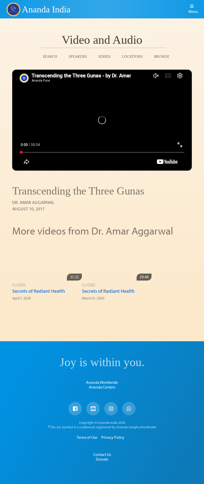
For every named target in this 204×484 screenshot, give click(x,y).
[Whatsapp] (129, 408)
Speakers (78, 56)
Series (104, 56)
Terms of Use (87, 437)
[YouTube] (93, 408)
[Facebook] (75, 408)
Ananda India (46, 9)
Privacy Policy (112, 437)
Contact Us (102, 454)
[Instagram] (111, 408)
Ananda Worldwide (102, 382)
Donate (102, 459)
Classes (18, 284)
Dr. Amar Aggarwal (33, 202)
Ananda (13, 9)
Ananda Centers (102, 387)
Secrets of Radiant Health (38, 291)
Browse (161, 56)
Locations (132, 56)
